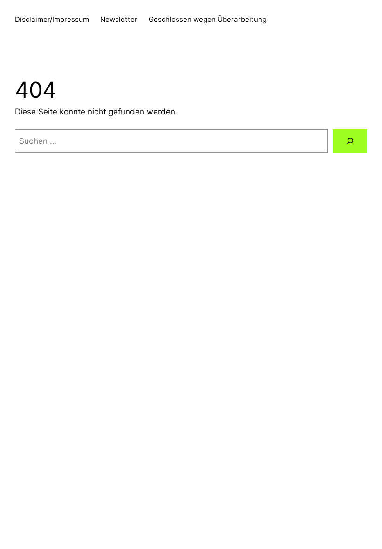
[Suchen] (350, 141)
